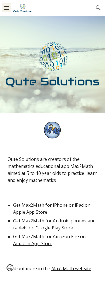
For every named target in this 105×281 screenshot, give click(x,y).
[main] (52, 170)
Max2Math (81, 166)
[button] (6, 7)
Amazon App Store (32, 243)
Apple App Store (30, 212)
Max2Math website (71, 268)
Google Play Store (54, 228)
